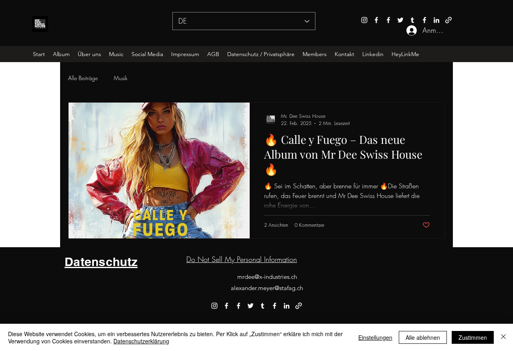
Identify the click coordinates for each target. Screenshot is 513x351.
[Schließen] (503, 337)
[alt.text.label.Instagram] (364, 20)
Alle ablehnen (423, 337)
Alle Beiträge (83, 78)
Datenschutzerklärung (141, 341)
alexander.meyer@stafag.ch (267, 288)
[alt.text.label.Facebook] (376, 20)
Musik (120, 78)
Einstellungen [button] (375, 337)
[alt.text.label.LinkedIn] (436, 20)
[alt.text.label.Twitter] (400, 20)
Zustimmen (472, 337)
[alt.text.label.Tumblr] (412, 20)
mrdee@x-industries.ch (267, 276)
